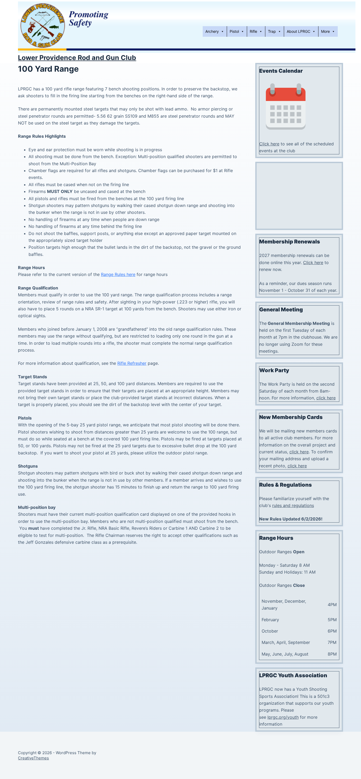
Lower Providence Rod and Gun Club (77, 58)
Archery (212, 31)
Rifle (253, 31)
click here (326, 397)
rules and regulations (293, 505)
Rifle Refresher (131, 363)
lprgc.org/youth (283, 717)
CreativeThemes (33, 757)
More (325, 31)
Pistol (234, 31)
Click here (269, 143)
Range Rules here (118, 274)
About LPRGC (298, 31)
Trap (272, 31)
